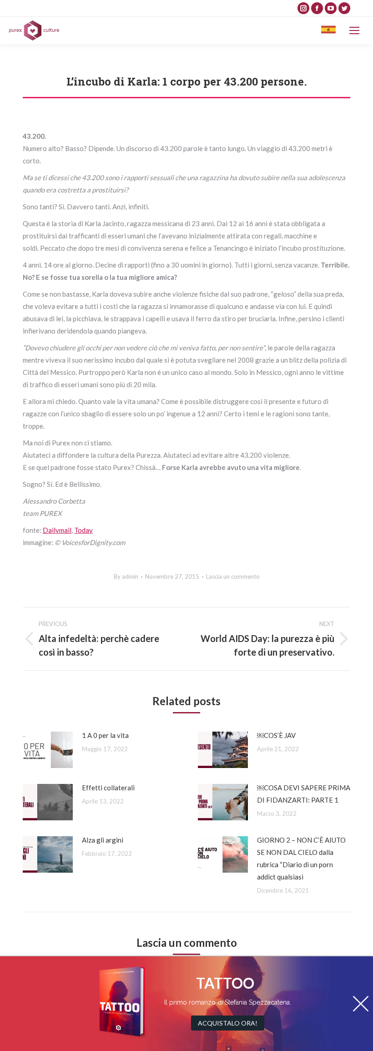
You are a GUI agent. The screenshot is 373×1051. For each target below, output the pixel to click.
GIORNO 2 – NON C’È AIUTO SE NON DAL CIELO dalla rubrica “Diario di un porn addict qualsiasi (301, 858)
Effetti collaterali (108, 787)
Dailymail (57, 530)
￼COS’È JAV (276, 735)
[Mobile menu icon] (354, 30)
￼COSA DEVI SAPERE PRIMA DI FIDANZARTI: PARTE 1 (303, 793)
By (126, 576)
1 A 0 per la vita (105, 735)
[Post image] (48, 750)
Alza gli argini (102, 840)
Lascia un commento (233, 576)
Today (83, 530)
